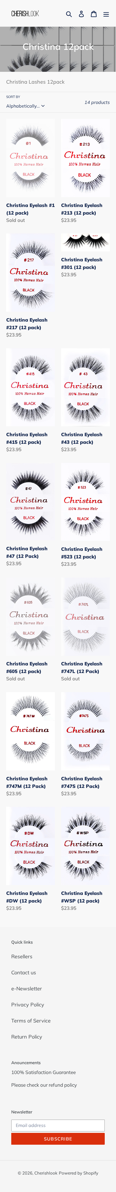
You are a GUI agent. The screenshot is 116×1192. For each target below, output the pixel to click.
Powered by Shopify (78, 1173)
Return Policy (26, 1036)
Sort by (13, 97)
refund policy (63, 1085)
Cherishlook (45, 1173)
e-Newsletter (26, 988)
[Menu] (106, 13)
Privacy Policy (27, 1004)
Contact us (23, 972)
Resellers (21, 956)
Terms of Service (31, 1020)
